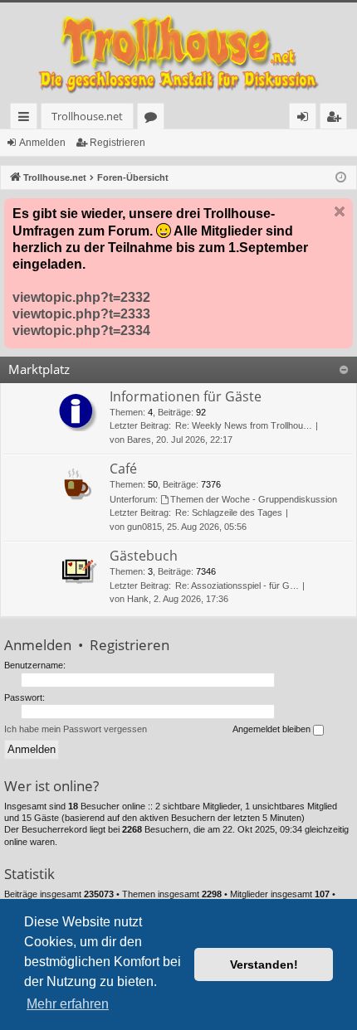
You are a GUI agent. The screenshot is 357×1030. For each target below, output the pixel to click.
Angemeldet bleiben (272, 729)
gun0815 (144, 527)
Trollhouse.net (87, 116)
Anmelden (42, 142)
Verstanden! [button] (264, 964)
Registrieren (117, 142)
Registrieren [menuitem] (336, 119)
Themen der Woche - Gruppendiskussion (253, 499)
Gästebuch (144, 556)
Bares (139, 440)
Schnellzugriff (27, 119)
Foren (154, 119)
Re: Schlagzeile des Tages (228, 512)
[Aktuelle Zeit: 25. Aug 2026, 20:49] (340, 177)
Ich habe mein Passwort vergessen (75, 729)
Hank (138, 599)
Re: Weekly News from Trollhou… (243, 425)
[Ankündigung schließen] (340, 211)
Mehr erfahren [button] (68, 1004)
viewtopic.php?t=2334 (81, 330)
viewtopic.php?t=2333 (81, 314)
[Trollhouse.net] (178, 52)
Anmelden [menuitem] (305, 119)
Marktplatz (39, 369)
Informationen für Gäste (186, 396)
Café (123, 468)
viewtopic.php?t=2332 (81, 297)
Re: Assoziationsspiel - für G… (237, 585)
